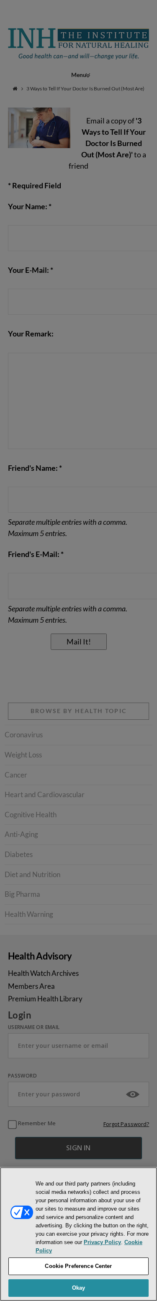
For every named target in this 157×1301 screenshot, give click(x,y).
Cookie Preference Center (78, 1266)
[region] (78, 1234)
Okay (78, 1288)
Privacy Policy (102, 1242)
